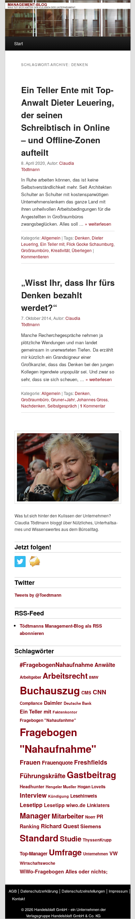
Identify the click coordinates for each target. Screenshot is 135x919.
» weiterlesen (98, 223)
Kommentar (92, 406)
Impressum (118, 891)
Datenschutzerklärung (39, 891)
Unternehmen (95, 853)
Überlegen (82, 250)
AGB (13, 891)
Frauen (30, 762)
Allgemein (51, 238)
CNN (99, 691)
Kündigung (58, 796)
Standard (39, 837)
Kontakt (18, 898)
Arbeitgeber (30, 677)
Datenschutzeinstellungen (83, 891)
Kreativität (60, 250)
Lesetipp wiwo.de (65, 804)
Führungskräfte (42, 775)
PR (100, 816)
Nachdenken (33, 406)
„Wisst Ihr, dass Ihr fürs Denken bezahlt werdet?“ (68, 294)
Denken (82, 238)
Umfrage (65, 852)
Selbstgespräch (62, 406)
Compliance (31, 703)
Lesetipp (31, 805)
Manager (35, 815)
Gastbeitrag (91, 774)
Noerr (90, 817)
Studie (70, 838)
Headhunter (32, 786)
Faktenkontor (65, 712)
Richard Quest (60, 826)
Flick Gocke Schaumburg (90, 244)
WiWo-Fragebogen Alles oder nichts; (64, 871)
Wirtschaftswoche (37, 863)
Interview (33, 795)
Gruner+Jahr (63, 399)
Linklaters (98, 805)
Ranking (29, 826)
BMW (93, 677)
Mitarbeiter (68, 816)
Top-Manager (33, 853)
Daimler (53, 702)
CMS (86, 693)
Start (18, 43)
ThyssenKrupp (97, 840)
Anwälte (104, 665)
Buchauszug (50, 690)
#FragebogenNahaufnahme (56, 664)
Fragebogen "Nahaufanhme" (48, 720)
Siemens (90, 826)
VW (113, 853)
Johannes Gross (92, 399)
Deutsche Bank (77, 703)
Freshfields (90, 762)
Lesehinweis (83, 795)
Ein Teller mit (52, 244)
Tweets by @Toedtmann (38, 595)
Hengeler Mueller (61, 786)
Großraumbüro (35, 250)
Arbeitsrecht (65, 675)
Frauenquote (57, 762)
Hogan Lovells (92, 786)
